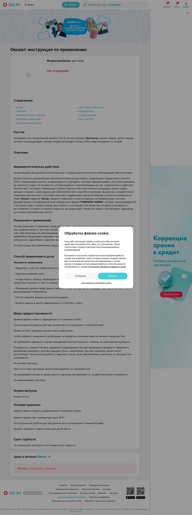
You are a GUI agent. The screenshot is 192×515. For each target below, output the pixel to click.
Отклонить (80, 276)
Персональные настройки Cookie (96, 283)
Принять (112, 276)
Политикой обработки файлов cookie (107, 266)
